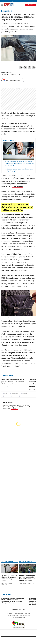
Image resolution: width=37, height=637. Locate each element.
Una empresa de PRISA (18, 623)
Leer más (13, 408)
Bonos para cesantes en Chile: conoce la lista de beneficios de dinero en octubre (27, 578)
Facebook (21, 67)
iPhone (14, 396)
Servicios (7, 11)
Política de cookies (25, 615)
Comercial (9, 613)
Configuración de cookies (18, 617)
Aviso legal (27, 613)
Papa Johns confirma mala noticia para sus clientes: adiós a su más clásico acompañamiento (13, 382)
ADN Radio (9, 4)
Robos (5, 393)
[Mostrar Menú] (2, 4)
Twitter (25, 67)
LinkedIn (29, 67)
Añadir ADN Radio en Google (14, 80)
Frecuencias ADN (18, 613)
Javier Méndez (6, 72)
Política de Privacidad (12, 615)
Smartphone (15, 393)
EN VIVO (30, 4)
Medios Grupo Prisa (18, 627)
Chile (21, 396)
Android (6, 396)
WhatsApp (34, 67)
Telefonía (24, 393)
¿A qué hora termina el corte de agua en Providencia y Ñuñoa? (9, 578)
